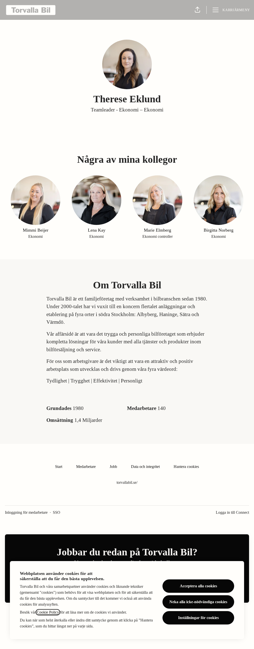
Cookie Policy (48, 612)
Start (58, 466)
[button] (197, 10)
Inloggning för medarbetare (26, 512)
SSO (56, 512)
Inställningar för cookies (198, 618)
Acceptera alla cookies (198, 586)
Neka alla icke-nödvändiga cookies (198, 602)
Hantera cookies (186, 466)
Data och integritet (145, 466)
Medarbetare (86, 466)
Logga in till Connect (232, 512)
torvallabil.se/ (127, 482)
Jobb (113, 466)
